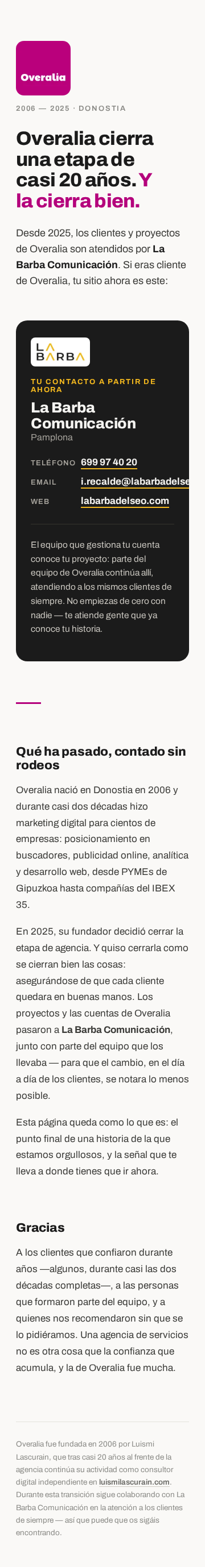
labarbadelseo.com (125, 500)
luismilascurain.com (134, 1482)
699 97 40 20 (109, 462)
